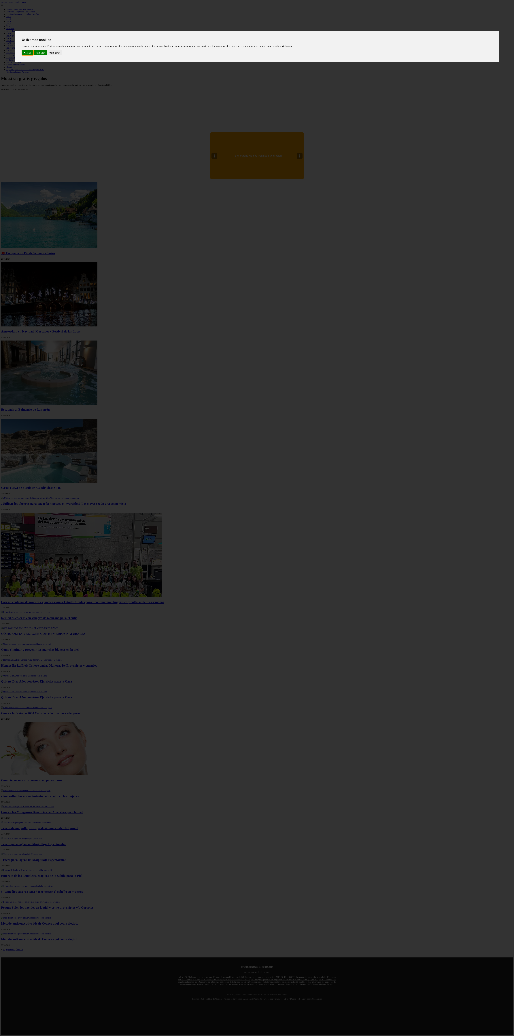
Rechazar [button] (40, 53)
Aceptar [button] (27, 53)
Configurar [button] (54, 53)
